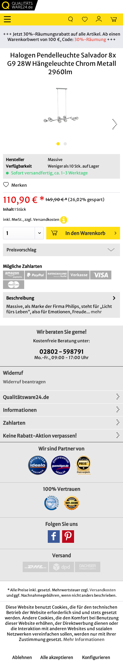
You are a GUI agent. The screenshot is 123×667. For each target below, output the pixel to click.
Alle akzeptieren (56, 657)
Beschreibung (20, 298)
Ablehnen (22, 657)
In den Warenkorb (85, 233)
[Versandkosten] (63, 219)
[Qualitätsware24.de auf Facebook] (54, 536)
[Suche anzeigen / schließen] (70, 19)
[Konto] (99, 19)
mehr (96, 311)
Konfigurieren (96, 657)
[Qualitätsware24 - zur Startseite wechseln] (19, 5)
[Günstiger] (60, 465)
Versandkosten (103, 590)
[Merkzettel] (85, 19)
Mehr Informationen (83, 639)
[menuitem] (8, 19)
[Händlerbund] (51, 502)
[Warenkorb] (113, 19)
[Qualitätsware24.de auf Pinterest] (68, 536)
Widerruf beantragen (24, 382)
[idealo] (37, 465)
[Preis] (83, 465)
